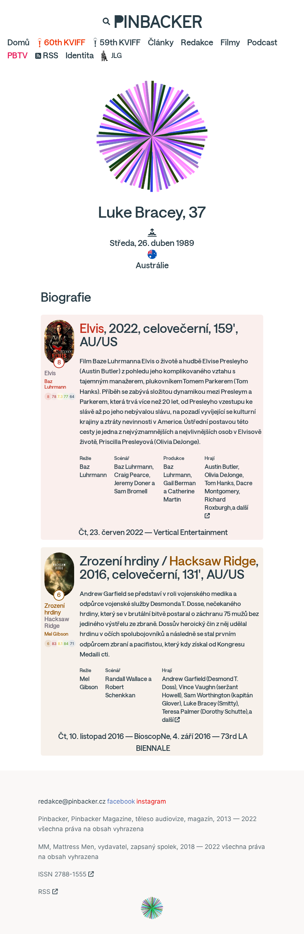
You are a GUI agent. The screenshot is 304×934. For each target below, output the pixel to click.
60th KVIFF (64, 42)
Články (161, 42)
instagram (151, 801)
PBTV (17, 55)
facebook (121, 801)
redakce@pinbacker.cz (72, 801)
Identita (80, 55)
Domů (18, 42)
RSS (50, 55)
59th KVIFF (120, 42)
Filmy (230, 42)
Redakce (197, 42)
